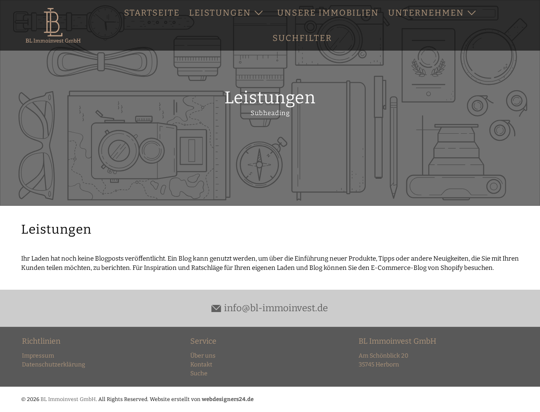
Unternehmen (426, 13)
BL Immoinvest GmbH (68, 399)
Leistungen (220, 13)
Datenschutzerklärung (53, 364)
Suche (199, 373)
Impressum (38, 355)
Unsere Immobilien (328, 13)
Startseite (152, 13)
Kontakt (201, 364)
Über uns (203, 355)
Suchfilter (302, 38)
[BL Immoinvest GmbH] (53, 25)
